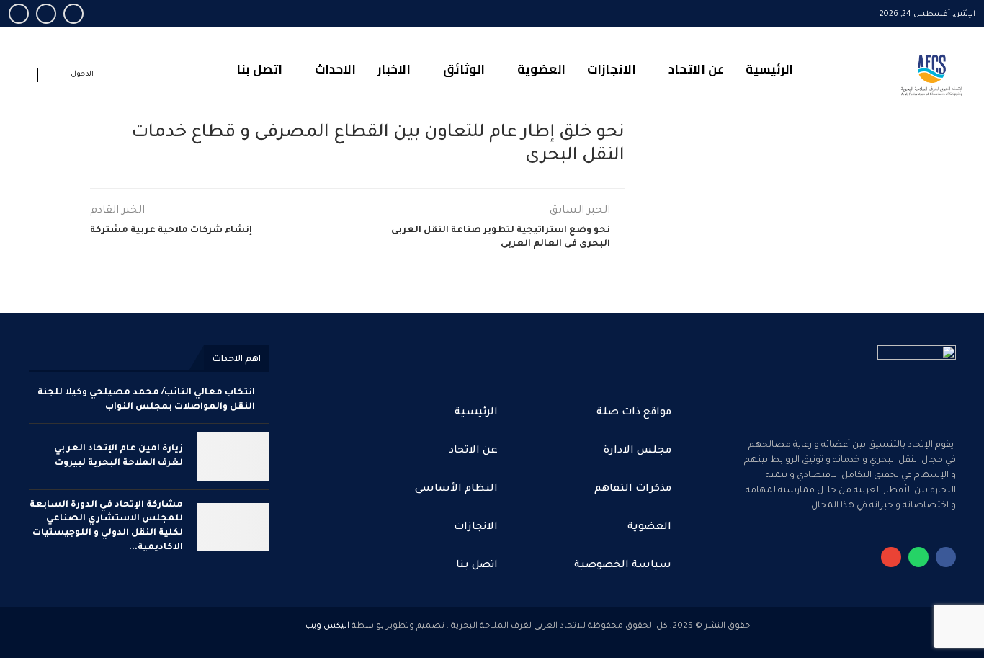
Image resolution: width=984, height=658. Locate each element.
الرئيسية (769, 69)
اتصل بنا (259, 69)
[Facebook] (73, 14)
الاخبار (394, 69)
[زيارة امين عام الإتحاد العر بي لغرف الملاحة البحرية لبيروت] (233, 456)
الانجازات (611, 69)
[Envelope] (891, 557)
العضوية (541, 69)
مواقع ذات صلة (633, 413)
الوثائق (464, 69)
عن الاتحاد (696, 69)
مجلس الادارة (637, 451)
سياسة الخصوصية (622, 566)
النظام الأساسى (456, 489)
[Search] (23, 77)
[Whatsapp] (19, 14)
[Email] (46, 14)
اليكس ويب (327, 626)
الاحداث (335, 69)
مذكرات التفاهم (632, 489)
